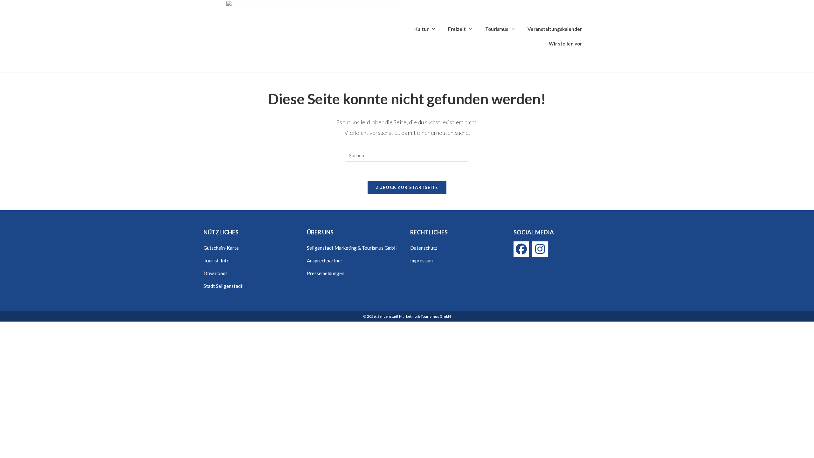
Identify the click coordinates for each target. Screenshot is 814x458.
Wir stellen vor (565, 43)
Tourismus (496, 29)
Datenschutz (423, 248)
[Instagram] (540, 249)
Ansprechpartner (324, 260)
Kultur (421, 29)
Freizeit (457, 29)
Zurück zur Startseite (407, 187)
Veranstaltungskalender (555, 29)
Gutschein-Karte (221, 248)
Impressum (421, 260)
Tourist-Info (217, 260)
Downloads (216, 273)
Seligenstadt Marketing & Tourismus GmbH (352, 248)
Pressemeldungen (325, 273)
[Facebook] (521, 249)
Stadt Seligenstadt (223, 286)
